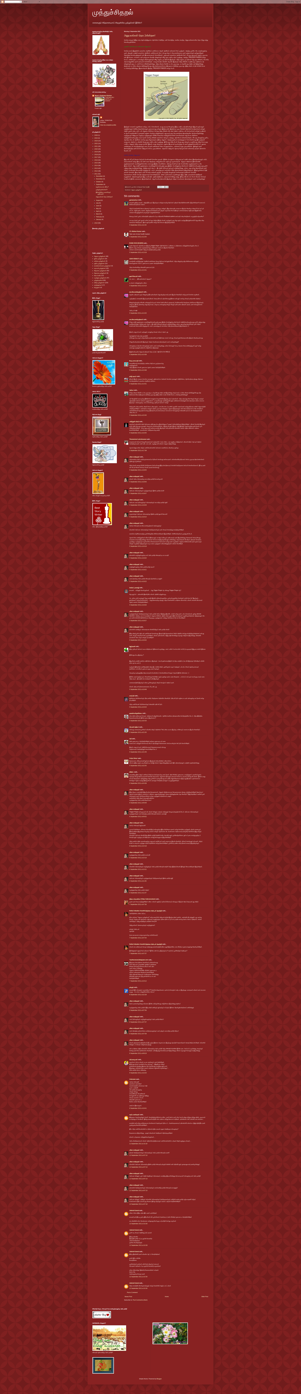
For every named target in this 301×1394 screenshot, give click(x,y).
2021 (96, 146)
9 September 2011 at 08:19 (138, 1053)
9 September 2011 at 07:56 (138, 1010)
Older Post (204, 1296)
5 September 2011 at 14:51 (138, 384)
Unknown (132, 1079)
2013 (96, 168)
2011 (96, 174)
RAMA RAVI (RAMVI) (136, 243)
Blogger (159, 1379)
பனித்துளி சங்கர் (134, 421)
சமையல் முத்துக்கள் (100, 268)
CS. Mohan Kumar (135, 231)
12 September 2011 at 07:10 (138, 1155)
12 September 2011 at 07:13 (138, 1167)
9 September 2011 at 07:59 (138, 1034)
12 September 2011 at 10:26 (138, 1223)
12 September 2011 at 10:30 (138, 1277)
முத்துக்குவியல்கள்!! (101, 189)
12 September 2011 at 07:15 (138, 1190)
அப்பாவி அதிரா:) (134, 727)
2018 (96, 154)
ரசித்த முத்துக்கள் (99, 282)
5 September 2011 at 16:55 (138, 433)
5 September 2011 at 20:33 (138, 721)
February (99, 217)
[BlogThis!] (160, 187)
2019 (96, 152)
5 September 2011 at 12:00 (138, 237)
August (98, 200)
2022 (96, 143)
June (98, 206)
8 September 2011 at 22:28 (138, 994)
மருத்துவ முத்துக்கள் (100, 278)
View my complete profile (108, 125)
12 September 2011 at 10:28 (138, 1245)
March (98, 214)
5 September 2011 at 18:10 (138, 517)
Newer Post (128, 1296)
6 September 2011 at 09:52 (138, 816)
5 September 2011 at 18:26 (138, 605)
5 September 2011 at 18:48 (138, 689)
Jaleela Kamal (134, 1210)
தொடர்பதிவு (97, 275)
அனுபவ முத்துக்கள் (136, 190)
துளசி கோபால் (133, 276)
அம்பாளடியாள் (133, 1059)
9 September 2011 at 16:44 (138, 1073)
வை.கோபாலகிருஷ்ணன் (136, 292)
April (97, 211)
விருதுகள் (97, 287)
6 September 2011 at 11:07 (138, 893)
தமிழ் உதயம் (132, 376)
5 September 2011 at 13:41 (138, 270)
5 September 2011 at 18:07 (138, 493)
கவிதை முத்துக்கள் (99, 261)
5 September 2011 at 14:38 (138, 354)
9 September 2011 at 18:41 (138, 1108)
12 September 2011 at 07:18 (138, 1204)
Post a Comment (132, 1292)
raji (130, 739)
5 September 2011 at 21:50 (138, 732)
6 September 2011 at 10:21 (138, 869)
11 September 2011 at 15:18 (138, 1144)
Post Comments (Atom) (140, 1300)
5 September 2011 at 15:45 (138, 415)
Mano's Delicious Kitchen (103, 95)
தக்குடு (131, 987)
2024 (96, 138)
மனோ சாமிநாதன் (134, 457)
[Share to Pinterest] (167, 187)
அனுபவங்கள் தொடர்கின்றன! (139, 35)
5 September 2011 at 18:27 (138, 620)
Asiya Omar (133, 758)
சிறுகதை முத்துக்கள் (100, 273)
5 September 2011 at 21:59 (138, 752)
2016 (96, 160)
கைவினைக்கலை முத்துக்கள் (102, 266)
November (99, 179)
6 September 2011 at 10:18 (138, 846)
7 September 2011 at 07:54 (138, 938)
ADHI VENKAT (134, 259)
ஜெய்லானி (132, 646)
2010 (96, 223)
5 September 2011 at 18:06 (138, 482)
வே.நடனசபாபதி (133, 361)
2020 (96, 149)
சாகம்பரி (131, 696)
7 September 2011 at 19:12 (138, 981)
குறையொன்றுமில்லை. (135, 713)
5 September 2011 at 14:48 (138, 370)
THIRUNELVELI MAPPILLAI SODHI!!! (109, 99)
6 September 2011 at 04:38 (138, 783)
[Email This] (158, 187)
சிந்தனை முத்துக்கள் (100, 270)
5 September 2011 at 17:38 (138, 450)
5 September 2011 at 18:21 (138, 569)
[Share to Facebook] (165, 187)
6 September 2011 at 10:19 (138, 858)
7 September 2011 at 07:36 (138, 904)
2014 (96, 165)
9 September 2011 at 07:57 (138, 1022)
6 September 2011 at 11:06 (138, 881)
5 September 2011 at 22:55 (138, 765)
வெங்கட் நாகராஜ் (134, 587)
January (99, 219)
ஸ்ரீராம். (131, 772)
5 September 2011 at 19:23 (138, 707)
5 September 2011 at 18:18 (138, 546)
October (98, 182)
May (97, 208)
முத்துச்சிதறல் (112, 12)
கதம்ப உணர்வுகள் (134, 1114)
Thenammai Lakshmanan (137, 439)
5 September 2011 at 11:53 (138, 225)
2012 (96, 171)
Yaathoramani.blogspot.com (138, 960)
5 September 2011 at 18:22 (138, 581)
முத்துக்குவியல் (98, 280)
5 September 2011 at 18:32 (138, 640)
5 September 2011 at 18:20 (138, 558)
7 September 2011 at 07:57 (138, 953)
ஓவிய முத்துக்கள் (99, 258)
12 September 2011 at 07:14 (138, 1179)
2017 (96, 157)
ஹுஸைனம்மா (133, 200)
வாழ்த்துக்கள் (98, 285)
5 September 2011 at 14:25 (138, 313)
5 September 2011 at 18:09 (138, 505)
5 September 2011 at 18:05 (138, 470)
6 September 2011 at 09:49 (138, 803)
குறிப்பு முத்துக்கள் (99, 263)
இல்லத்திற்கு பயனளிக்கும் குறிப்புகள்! (103, 193)
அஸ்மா (131, 390)
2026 (96, 135)
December (99, 176)
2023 (96, 141)
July (97, 203)
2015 (96, 163)
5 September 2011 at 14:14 (138, 286)
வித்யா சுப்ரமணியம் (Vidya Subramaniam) (142, 899)
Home (167, 1296)
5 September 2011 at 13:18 (138, 252)
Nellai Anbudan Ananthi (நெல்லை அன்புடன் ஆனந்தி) (145, 911)
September (99, 184)
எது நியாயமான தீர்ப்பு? (102, 187)
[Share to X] (163, 187)
